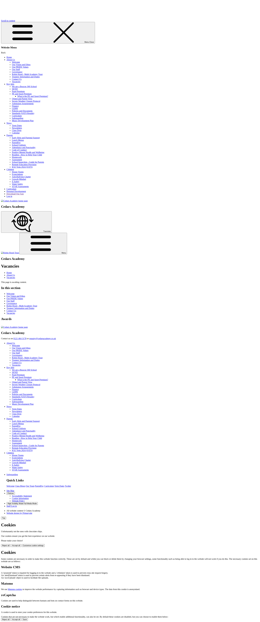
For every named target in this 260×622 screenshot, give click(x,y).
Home (9, 57)
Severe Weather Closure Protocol (26, 101)
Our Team (30, 486)
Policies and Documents (22, 111)
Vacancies (16, 81)
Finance (15, 106)
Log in (9, 196)
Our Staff (16, 69)
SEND (15, 89)
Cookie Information (20, 498)
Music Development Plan (23, 120)
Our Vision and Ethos (21, 64)
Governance (17, 72)
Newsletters (17, 128)
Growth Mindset (19, 179)
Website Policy (18, 501)
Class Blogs (20, 486)
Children (10, 169)
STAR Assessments (20, 186)
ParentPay (16, 142)
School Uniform (19, 145)
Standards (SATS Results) (23, 113)
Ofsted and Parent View (22, 99)
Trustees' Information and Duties (26, 77)
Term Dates (17, 125)
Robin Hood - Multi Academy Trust (27, 74)
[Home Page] (14, 201)
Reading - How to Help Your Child (27, 155)
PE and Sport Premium (22, 94)
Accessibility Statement (22, 496)
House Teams (18, 172)
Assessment (17, 160)
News (9, 123)
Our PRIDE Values (20, 67)
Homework (17, 157)
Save (25, 619)
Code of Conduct (19, 150)
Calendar (16, 133)
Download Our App (15, 194)
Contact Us (17, 79)
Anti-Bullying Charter (21, 177)
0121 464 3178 (19, 338)
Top (3, 518)
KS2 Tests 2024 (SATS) (22, 167)
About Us (10, 60)
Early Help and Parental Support (26, 138)
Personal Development (16, 191)
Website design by (19, 513)
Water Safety (17, 184)
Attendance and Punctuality (23, 147)
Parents (9, 135)
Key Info (10, 84)
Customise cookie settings (33, 546)
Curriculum (17, 116)
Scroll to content (8, 21)
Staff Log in (11, 506)
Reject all (5, 546)
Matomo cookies (15, 589)
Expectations (17, 174)
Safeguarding (17, 118)
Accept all (16, 546)
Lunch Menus (18, 140)
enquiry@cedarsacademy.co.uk (42, 338)
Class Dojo (16, 130)
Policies (11, 493)
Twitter (68, 486)
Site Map (10, 490)
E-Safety (15, 181)
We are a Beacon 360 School (24, 86)
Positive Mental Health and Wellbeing (28, 152)
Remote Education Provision (24, 164)
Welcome (16, 62)
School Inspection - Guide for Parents (28, 162)
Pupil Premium (18, 91)
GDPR (15, 108)
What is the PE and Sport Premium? (32, 96)
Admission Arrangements (23, 103)
